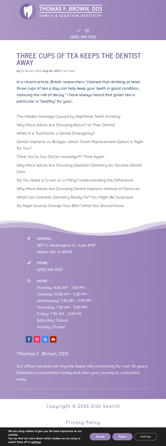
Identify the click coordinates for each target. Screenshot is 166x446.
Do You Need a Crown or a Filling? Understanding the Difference (75, 180)
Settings (145, 437)
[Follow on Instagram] (37, 339)
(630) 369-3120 (83, 36)
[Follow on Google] (45, 339)
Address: (44, 238)
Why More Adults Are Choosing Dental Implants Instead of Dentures (78, 188)
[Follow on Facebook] (29, 339)
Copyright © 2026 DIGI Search (83, 406)
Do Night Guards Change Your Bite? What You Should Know (70, 205)
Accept (100, 437)
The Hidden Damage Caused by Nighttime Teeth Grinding (68, 116)
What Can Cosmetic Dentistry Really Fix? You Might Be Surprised (75, 197)
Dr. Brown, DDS (31, 71)
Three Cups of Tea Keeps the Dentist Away (79, 59)
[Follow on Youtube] (53, 339)
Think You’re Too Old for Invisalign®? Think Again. (61, 156)
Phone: (42, 262)
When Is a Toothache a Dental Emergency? (56, 133)
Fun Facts (68, 71)
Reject (122, 437)
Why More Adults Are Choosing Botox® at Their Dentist (66, 124)
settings (36, 442)
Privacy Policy (83, 422)
